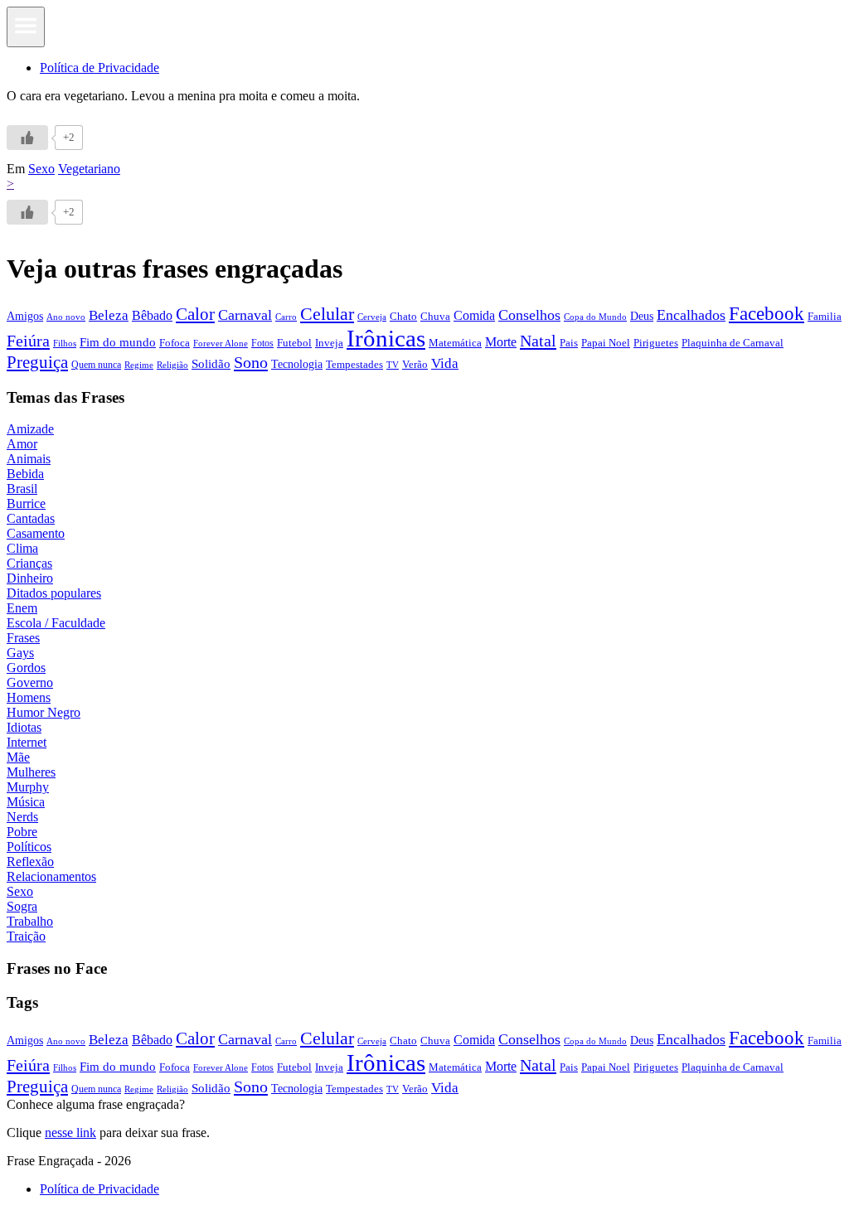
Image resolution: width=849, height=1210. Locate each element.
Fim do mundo (118, 342)
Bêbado (152, 315)
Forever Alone (220, 343)
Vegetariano (89, 169)
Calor (195, 314)
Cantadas (31, 518)
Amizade (30, 429)
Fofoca (174, 342)
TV (392, 365)
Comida (474, 315)
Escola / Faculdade (56, 623)
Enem (22, 608)
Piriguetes (655, 342)
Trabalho (30, 921)
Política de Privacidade (99, 67)
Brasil (22, 489)
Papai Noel (605, 342)
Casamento (36, 533)
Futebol (294, 342)
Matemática (455, 342)
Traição (26, 936)
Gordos (26, 668)
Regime (138, 365)
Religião (172, 365)
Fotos (262, 343)
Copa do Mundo (595, 317)
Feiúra (28, 341)
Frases (23, 638)
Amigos (25, 315)
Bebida (25, 474)
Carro (286, 317)
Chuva (435, 316)
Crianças (29, 563)
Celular (327, 314)
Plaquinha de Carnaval (733, 342)
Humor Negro (43, 712)
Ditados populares (54, 593)
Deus (641, 316)
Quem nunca (96, 364)
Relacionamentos (51, 876)
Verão (415, 364)
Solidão (211, 363)
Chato (403, 316)
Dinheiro (30, 578)
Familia (825, 316)
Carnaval (245, 315)
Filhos (64, 343)
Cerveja (371, 317)
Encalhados (691, 315)
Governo (30, 682)
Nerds (22, 817)
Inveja (329, 342)
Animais (29, 459)
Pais (569, 343)
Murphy (28, 787)
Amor (22, 444)
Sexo (41, 169)
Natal (538, 341)
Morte (501, 342)
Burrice (26, 503)
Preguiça (37, 362)
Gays (20, 653)
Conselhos (529, 315)
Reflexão (30, 861)
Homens (29, 697)
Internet (26, 742)
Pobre (22, 832)
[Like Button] (27, 137)
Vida (444, 363)
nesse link (70, 1132)
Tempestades (354, 364)
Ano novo (65, 317)
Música (26, 802)
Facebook (766, 313)
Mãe (18, 757)
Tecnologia (297, 363)
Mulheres (31, 772)
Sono (251, 362)
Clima (22, 548)
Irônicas (386, 338)
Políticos (29, 847)
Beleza (109, 315)
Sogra (22, 906)
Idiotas (24, 727)
